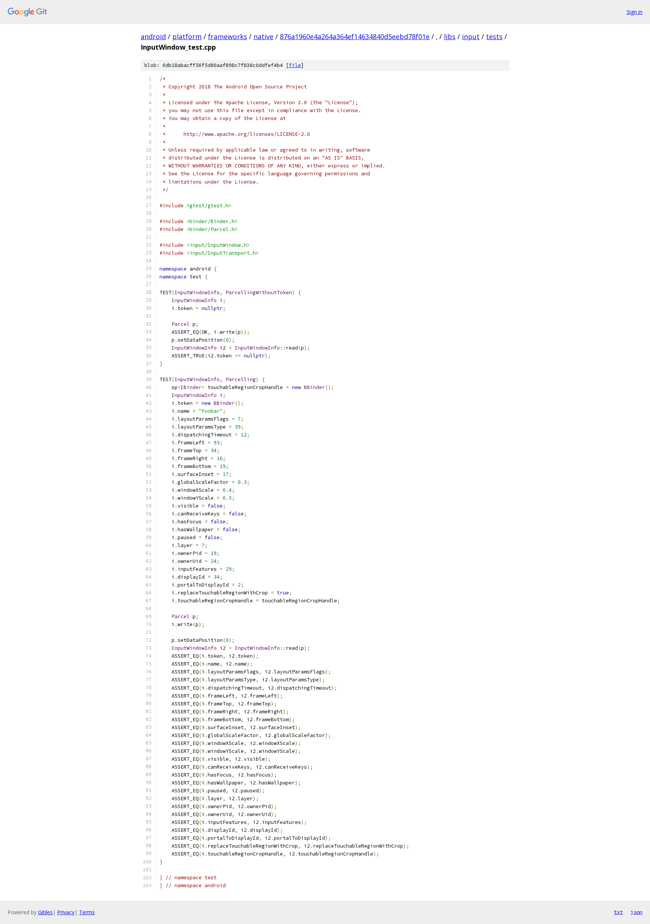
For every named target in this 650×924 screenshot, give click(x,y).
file (295, 65)
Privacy (65, 912)
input (471, 36)
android (153, 36)
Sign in (634, 11)
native (263, 36)
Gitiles (45, 912)
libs (450, 36)
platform (187, 36)
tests (494, 36)
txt (618, 912)
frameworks (227, 36)
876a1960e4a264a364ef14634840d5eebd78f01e (355, 36)
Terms (87, 912)
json (636, 912)
